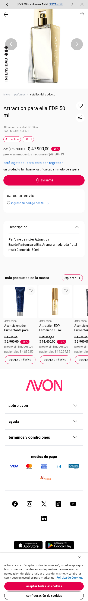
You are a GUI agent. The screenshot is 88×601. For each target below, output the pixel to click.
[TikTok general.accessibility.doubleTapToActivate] (58, 504)
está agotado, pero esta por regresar (33, 163)
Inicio (6, 94)
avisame (47, 180)
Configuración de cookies (44, 596)
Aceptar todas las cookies (44, 586)
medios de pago (44, 457)
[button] (44, 44)
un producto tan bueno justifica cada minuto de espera (41, 169)
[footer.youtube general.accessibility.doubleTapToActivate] (73, 504)
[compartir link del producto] (80, 117)
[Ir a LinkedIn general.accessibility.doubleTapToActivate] (44, 518)
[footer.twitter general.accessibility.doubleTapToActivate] (44, 504)
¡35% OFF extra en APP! (32, 4)
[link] (20, 329)
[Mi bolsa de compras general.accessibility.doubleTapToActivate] (82, 14)
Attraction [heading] (10, 321)
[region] (44, 577)
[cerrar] (82, 4)
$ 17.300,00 (46, 337)
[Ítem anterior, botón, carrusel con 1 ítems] (11, 44)
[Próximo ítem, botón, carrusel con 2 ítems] (72, 4)
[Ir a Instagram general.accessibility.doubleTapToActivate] (29, 504)
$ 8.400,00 (11, 337)
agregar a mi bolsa (20, 359)
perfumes (20, 94)
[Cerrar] (79, 557)
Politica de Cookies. (69, 578)
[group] (40, 4)
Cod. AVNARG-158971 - (16, 131)
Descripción (18, 227)
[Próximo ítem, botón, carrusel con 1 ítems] (77, 44)
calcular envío (20, 195)
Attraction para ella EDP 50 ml (34, 111)
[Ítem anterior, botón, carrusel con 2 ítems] (7, 4)
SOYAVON (56, 4)
